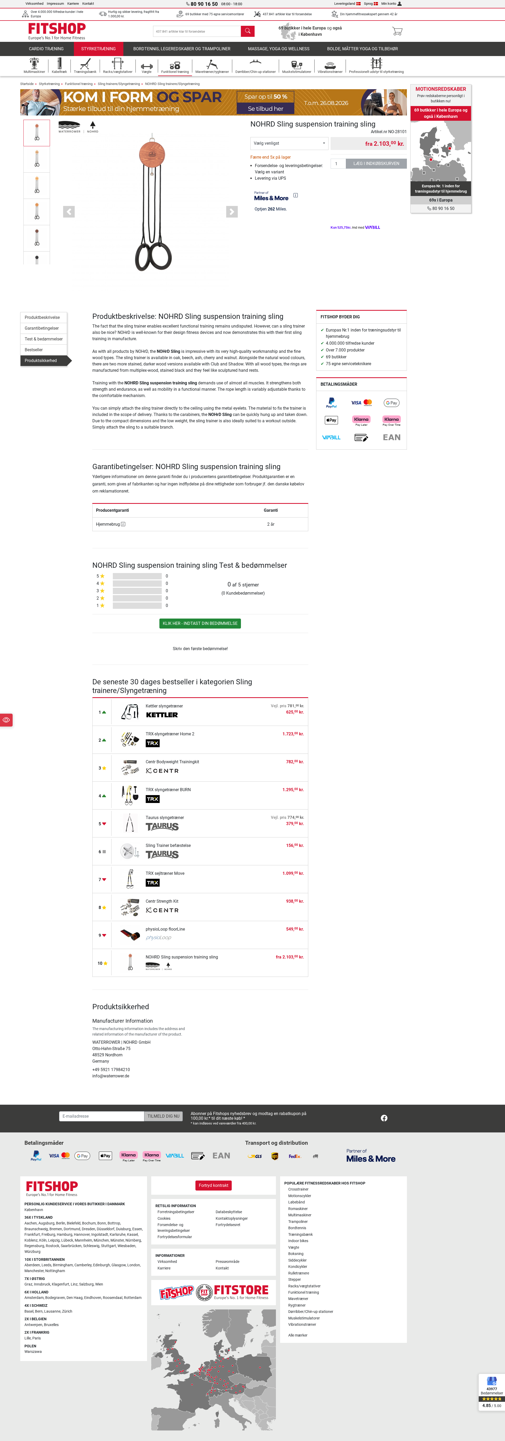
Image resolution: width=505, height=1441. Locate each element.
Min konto (388, 4)
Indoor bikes (298, 1241)
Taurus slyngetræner (165, 817)
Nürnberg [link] (133, 1240)
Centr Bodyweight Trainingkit (172, 761)
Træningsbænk (300, 1234)
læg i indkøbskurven (376, 163)
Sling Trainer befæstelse (168, 845)
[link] (331, 402)
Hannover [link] (82, 1234)
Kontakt (88, 4)
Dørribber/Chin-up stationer (310, 1311)
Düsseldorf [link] (105, 1229)
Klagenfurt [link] (60, 1284)
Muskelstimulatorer (304, 1318)
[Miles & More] (371, 1155)
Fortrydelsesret (228, 1225)
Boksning (296, 1254)
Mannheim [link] (83, 1240)
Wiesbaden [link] (126, 1246)
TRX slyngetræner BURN (168, 789)
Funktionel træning (79, 84)
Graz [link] (28, 1284)
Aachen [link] (30, 1223)
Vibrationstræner (302, 1324)
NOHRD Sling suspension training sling (182, 957)
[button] (36, 133)
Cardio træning (46, 48)
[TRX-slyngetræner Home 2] (130, 739)
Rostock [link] (52, 1246)
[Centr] (162, 771)
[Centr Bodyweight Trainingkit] (130, 767)
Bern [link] (39, 1311)
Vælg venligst (266, 143)
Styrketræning (98, 48)
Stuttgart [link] (108, 1246)
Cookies (164, 1218)
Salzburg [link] (86, 1284)
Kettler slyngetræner (164, 706)
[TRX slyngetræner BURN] (130, 795)
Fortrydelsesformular (175, 1237)
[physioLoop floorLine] (130, 934)
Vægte (293, 1247)
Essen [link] (137, 1229)
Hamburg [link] (64, 1234)
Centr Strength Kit (162, 901)
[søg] (248, 31)
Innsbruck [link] (42, 1284)
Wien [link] (99, 1284)
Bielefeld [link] (73, 1223)
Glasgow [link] (119, 1265)
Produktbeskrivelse (42, 317)
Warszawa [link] (33, 1351)
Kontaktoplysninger (232, 1218)
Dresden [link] (88, 1229)
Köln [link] (43, 1240)
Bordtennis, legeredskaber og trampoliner (181, 48)
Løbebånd (296, 1202)
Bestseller (34, 349)
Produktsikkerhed (41, 360)
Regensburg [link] (34, 1246)
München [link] (101, 1240)
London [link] (133, 1265)
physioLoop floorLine (165, 929)
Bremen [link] (55, 1229)
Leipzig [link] (54, 1240)
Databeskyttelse (229, 1212)
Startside (27, 84)
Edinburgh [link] (101, 1265)
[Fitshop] (57, 30)
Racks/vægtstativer (304, 1286)
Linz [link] (74, 1284)
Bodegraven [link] (55, 1298)
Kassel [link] (132, 1234)
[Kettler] (162, 715)
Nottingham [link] (55, 1271)
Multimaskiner (299, 1215)
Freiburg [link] (48, 1234)
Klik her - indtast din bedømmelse (200, 623)
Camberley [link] (83, 1265)
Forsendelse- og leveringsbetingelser (174, 1228)
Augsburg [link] (46, 1223)
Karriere (73, 4)
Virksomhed (34, 4)
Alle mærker (297, 1335)
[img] (296, 195)
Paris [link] (36, 1338)
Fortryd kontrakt (213, 1185)
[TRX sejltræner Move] (130, 878)
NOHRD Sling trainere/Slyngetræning (172, 84)
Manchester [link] (34, 1271)
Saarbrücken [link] (71, 1246)
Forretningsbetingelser (176, 1212)
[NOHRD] (78, 126)
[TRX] (162, 743)
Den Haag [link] (75, 1298)
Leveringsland (344, 4)
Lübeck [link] (67, 1240)
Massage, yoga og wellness (279, 48)
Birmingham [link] (63, 1265)
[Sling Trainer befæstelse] (130, 850)
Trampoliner (298, 1221)
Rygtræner (297, 1305)
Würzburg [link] (32, 1251)
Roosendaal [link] (112, 1298)
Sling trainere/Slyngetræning (119, 84)
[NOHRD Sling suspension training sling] (130, 962)
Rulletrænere (298, 1273)
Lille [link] (27, 1338)
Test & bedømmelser (44, 339)
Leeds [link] (46, 1265)
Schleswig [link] (91, 1246)
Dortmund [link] (72, 1229)
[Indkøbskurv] (399, 31)
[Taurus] (162, 827)
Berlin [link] (60, 1223)
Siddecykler (297, 1260)
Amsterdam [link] (34, 1298)
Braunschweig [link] (36, 1229)
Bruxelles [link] (51, 1325)
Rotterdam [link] (133, 1298)
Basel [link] (28, 1311)
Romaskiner (298, 1209)
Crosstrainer (298, 1189)
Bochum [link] (89, 1223)
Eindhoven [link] (92, 1298)
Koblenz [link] (31, 1240)
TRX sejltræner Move (165, 873)
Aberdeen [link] (32, 1265)
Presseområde (227, 1261)
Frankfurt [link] (32, 1234)
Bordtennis (297, 1228)
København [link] (33, 1210)
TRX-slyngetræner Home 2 (170, 733)
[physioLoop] (162, 938)
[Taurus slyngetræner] (130, 823)
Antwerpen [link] (33, 1325)
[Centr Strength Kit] (130, 906)
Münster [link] (117, 1240)
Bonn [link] (101, 1223)
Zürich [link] (67, 1311)
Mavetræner (298, 1299)
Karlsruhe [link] (117, 1234)
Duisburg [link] (123, 1229)
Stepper (294, 1279)
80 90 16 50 (442, 208)
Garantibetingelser (42, 328)
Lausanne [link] (52, 1311)
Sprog (368, 4)
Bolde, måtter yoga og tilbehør (362, 48)
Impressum (55, 4)
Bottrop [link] (114, 1223)
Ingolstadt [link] (99, 1234)
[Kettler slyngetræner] (130, 711)
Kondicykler (297, 1266)
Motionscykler (299, 1196)
